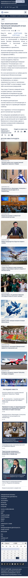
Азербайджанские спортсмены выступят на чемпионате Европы (13, 445)
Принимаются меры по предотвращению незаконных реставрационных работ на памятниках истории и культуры (14, 408)
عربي (13, 7)
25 (7, 558)
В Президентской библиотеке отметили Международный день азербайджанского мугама (14, 440)
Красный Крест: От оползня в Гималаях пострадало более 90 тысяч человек (12, 295)
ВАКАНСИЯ (4, 531)
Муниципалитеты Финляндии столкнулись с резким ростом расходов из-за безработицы (13, 190)
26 (11, 558)
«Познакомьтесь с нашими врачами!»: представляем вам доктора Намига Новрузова (13, 400)
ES (10, 7)
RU (3, 7)
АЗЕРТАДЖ (18, 33)
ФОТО (2, 521)
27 (14, 558)
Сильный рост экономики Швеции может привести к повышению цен (13, 347)
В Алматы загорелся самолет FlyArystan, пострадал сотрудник (13, 373)
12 (11, 553)
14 (18, 553)
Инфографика (5, 517)
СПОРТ (3, 511)
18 (7, 555)
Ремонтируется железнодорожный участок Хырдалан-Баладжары (11, 482)
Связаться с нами (6, 523)
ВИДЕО (3, 519)
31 (3, 560)
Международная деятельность (10, 527)
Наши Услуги (5, 529)
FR (9, 7)
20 (14, 555)
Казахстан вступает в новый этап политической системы (10, 216)
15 (22, 553)
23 (26, 555)
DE (7, 7)
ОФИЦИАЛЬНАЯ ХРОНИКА (8, 494)
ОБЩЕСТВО (4, 504)
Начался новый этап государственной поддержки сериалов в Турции (12, 163)
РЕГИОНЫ (3, 502)
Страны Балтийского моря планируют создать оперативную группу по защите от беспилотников (13, 269)
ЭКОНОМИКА (4, 500)
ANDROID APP (4, 538)
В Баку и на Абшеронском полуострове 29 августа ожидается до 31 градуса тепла (14, 476)
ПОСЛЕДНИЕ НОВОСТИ (10, 389)
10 (3, 553)
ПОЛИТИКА (4, 498)
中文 (17, 7)
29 (22, 558)
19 (11, 555)
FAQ (2, 534)
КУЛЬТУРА (3, 506)
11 (7, 553)
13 (14, 553)
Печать (13, 30)
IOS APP (3, 540)
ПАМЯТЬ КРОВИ (5, 515)
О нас (2, 525)
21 (18, 555)
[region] (14, 440)
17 (3, 555)
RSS (2, 536)
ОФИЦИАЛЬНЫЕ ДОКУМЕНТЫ (9, 496)
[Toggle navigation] (25, 12)
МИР (3, 19)
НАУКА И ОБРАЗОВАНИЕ (7, 509)
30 (26, 558)
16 (26, 553)
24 (3, 558)
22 (22, 555)
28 (18, 558)
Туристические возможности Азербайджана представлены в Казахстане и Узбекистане (11, 453)
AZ (1, 7)
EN (5, 7)
